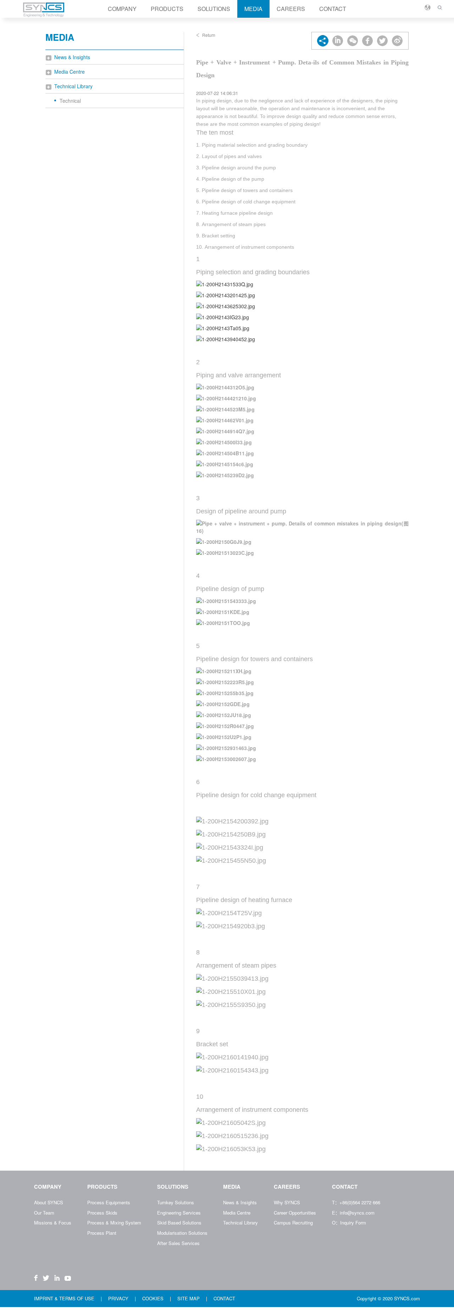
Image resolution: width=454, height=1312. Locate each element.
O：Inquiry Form (349, 1222)
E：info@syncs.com (353, 1212)
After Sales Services (178, 1243)
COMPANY (122, 9)
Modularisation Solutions (182, 1232)
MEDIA (253, 9)
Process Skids (102, 1212)
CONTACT (332, 9)
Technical (70, 100)
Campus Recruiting (293, 1222)
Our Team (44, 1212)
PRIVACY (119, 1298)
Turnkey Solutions (175, 1202)
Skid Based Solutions (179, 1222)
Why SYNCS (287, 1202)
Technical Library (73, 86)
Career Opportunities (295, 1212)
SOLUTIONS (214, 9)
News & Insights (72, 57)
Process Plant (101, 1232)
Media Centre (69, 71)
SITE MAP (189, 1298)
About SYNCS (48, 1202)
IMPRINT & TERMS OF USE (65, 1298)
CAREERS (291, 9)
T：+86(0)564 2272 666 (356, 1202)
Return (208, 35)
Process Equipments (108, 1202)
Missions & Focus (52, 1222)
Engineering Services (179, 1212)
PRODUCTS (167, 9)
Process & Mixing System (114, 1222)
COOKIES (153, 1298)
